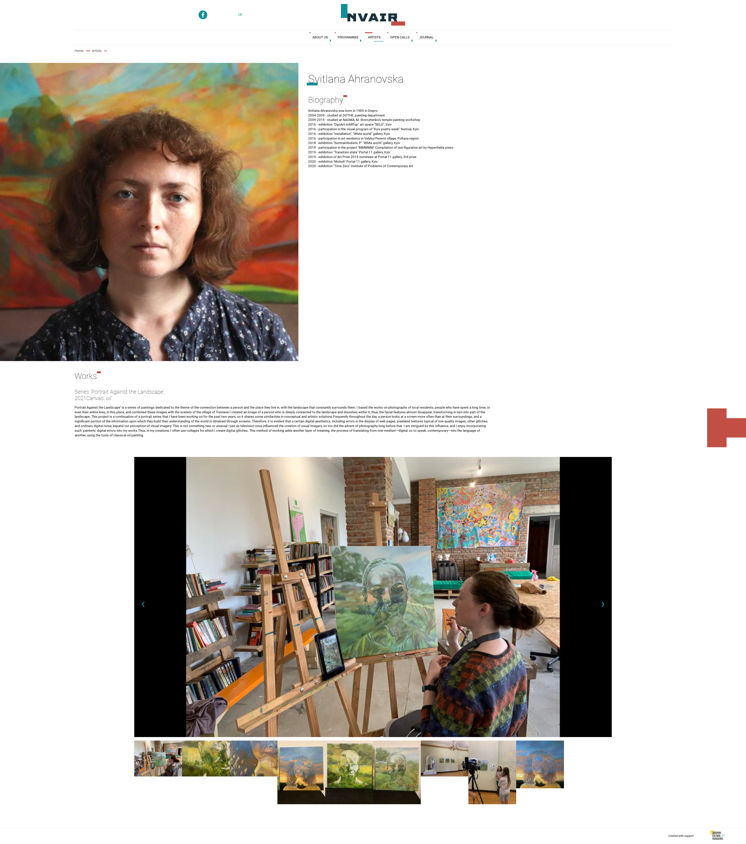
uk (240, 14)
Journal (426, 37)
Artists (374, 37)
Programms (348, 37)
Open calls (400, 37)
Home (79, 51)
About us (320, 37)
